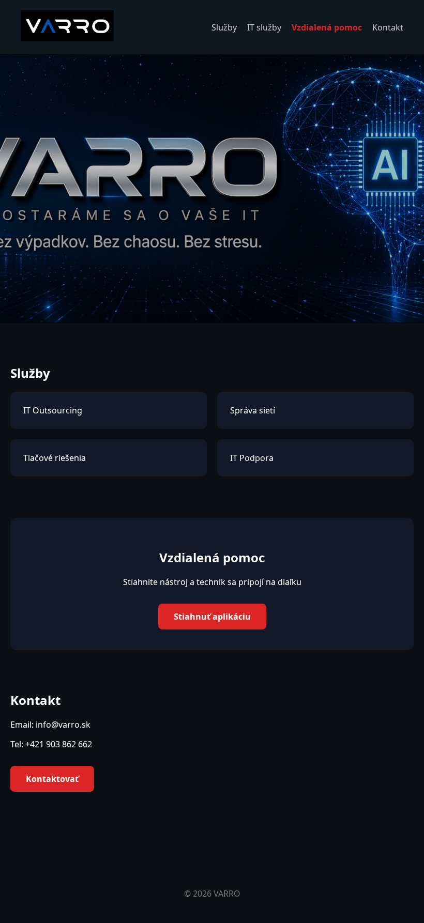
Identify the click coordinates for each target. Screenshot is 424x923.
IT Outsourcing (52, 410)
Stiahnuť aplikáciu (212, 616)
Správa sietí (252, 410)
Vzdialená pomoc (327, 27)
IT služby (264, 27)
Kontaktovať (52, 778)
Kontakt (387, 27)
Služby (224, 27)
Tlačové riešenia (54, 458)
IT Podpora (252, 458)
